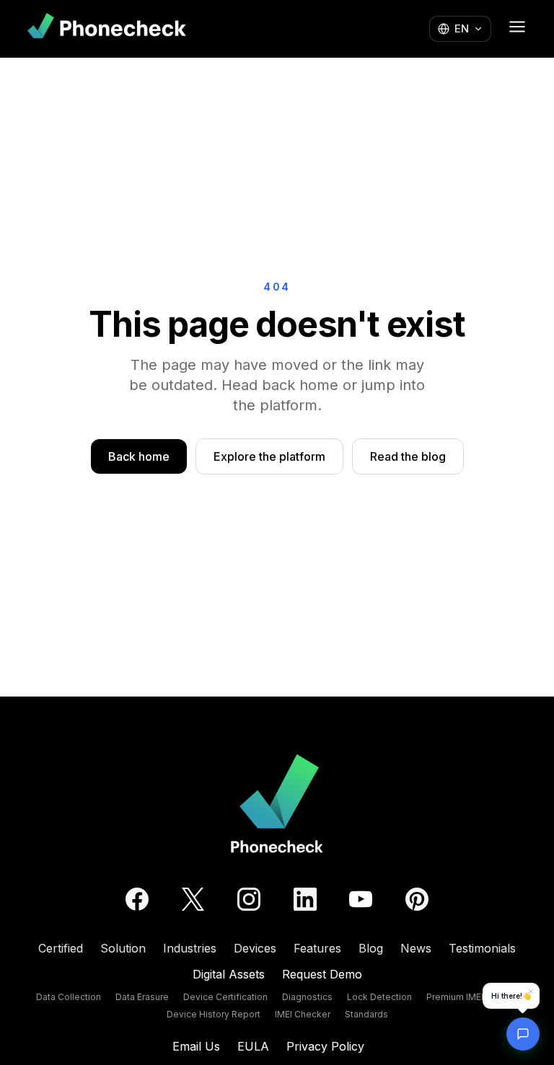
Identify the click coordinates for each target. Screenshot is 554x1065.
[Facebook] (137, 899)
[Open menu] (517, 26)
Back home (139, 456)
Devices (255, 948)
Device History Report (213, 1014)
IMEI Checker (302, 1014)
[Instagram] (248, 899)
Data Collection (68, 996)
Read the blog (408, 456)
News (415, 948)
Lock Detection (379, 996)
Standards (366, 1014)
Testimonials (482, 948)
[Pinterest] (416, 899)
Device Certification (225, 996)
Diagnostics (307, 996)
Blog (371, 948)
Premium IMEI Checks (472, 996)
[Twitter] (193, 899)
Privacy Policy (325, 1046)
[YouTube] (360, 899)
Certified (60, 948)
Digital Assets (229, 974)
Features (317, 948)
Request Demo (322, 974)
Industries (189, 948)
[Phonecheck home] (106, 28)
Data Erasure (142, 996)
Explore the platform (269, 456)
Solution (123, 948)
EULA (253, 1046)
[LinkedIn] (305, 899)
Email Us (196, 1046)
